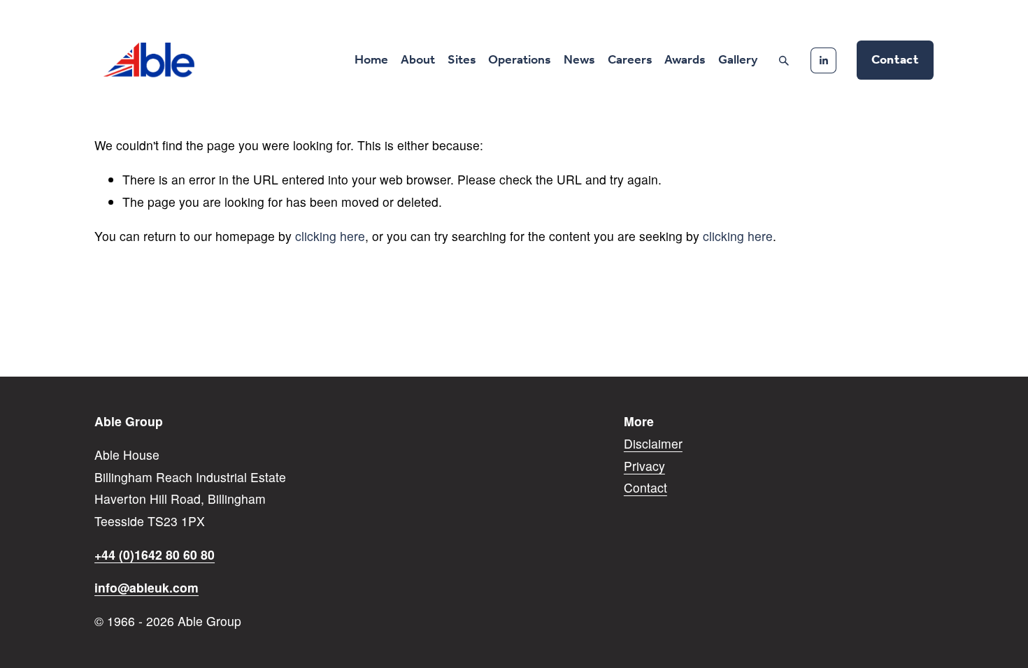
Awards (685, 60)
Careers (630, 60)
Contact (895, 60)
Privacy (644, 465)
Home (371, 60)
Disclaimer (653, 443)
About (418, 60)
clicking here (330, 236)
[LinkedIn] (823, 60)
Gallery (737, 60)
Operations (519, 60)
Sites (462, 60)
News (579, 60)
